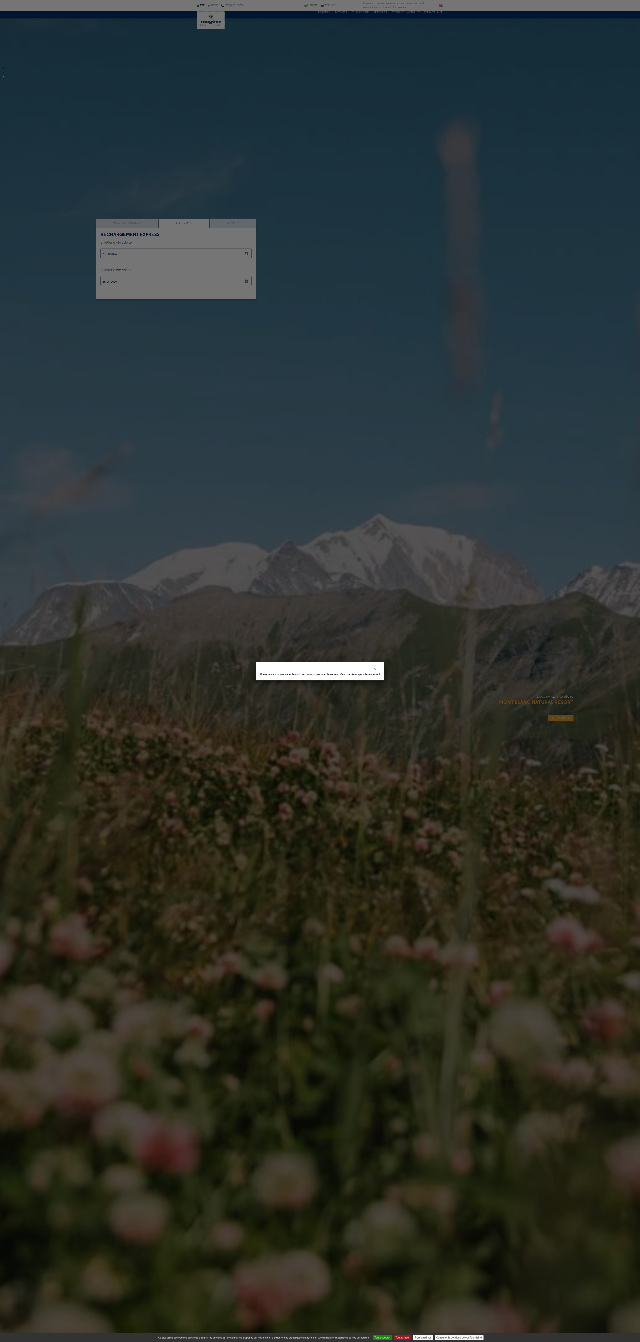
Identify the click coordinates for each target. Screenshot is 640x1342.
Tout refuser (403, 1337)
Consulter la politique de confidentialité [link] (459, 1337)
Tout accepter (382, 1337)
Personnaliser (423, 1337)
